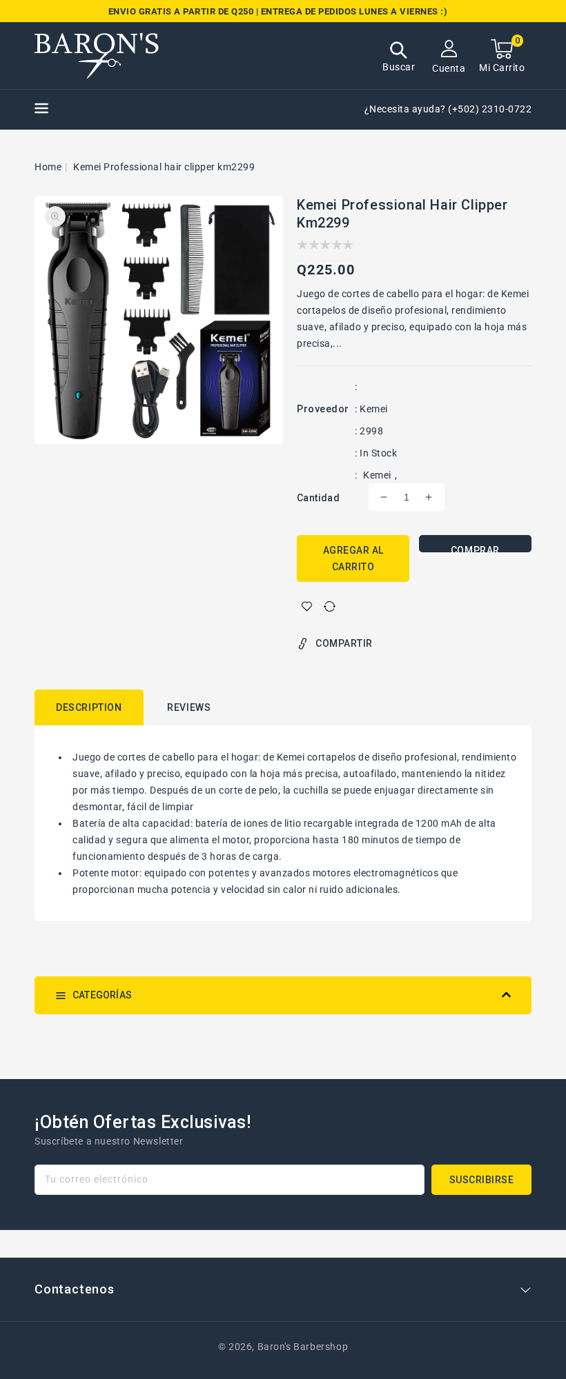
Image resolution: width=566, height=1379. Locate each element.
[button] (398, 58)
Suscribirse (481, 1179)
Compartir (344, 643)
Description (89, 707)
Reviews (189, 707)
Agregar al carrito (353, 558)
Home (48, 166)
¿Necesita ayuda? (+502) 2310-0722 (448, 108)
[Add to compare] (330, 606)
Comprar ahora (475, 548)
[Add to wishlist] (307, 606)
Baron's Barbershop (303, 1346)
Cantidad (318, 497)
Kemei (377, 475)
